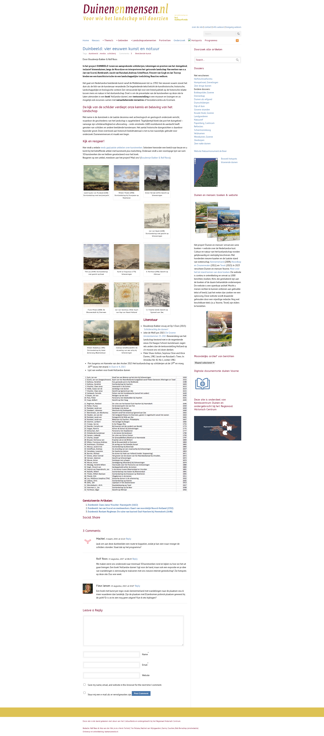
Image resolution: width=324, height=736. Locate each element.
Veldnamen (199, 133)
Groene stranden (202, 109)
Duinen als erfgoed (203, 99)
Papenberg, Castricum (204, 123)
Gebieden (122, 40)
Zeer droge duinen (202, 85)
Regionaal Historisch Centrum (168, 721)
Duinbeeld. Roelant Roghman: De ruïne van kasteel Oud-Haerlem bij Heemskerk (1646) (130, 511)
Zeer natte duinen (202, 143)
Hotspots (196, 40)
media (103, 53)
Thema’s (108, 40)
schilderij (111, 53)
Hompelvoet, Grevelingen (206, 82)
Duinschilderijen (201, 102)
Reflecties (198, 126)
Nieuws (96, 40)
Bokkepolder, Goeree (204, 92)
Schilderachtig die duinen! (156, 329)
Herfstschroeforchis (203, 78)
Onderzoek (179, 40)
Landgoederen (201, 116)
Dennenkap (199, 96)
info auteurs (218, 27)
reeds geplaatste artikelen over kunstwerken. (121, 147)
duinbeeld (93, 53)
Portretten (165, 40)
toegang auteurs (233, 27)
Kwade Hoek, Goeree (204, 113)
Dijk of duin (199, 106)
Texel (222, 265)
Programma (211, 40)
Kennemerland (217, 261)
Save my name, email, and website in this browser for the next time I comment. (125, 685)
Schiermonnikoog (202, 130)
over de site (197, 27)
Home (86, 40)
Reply (128, 538)
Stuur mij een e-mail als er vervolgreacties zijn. (110, 694)
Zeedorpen (199, 140)
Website (146, 675)
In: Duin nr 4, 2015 (117, 366)
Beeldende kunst (143, 53)
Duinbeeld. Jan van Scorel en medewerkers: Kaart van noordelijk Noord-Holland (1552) (130, 508)
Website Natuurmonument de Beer (210, 151)
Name (145, 654)
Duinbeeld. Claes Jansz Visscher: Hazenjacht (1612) (113, 504)
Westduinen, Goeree (203, 136)
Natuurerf (198, 119)
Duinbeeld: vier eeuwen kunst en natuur (121, 48)
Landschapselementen (143, 40)
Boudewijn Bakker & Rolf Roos (155, 157)
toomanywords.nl (111, 731)
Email (144, 664)
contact (207, 27)
